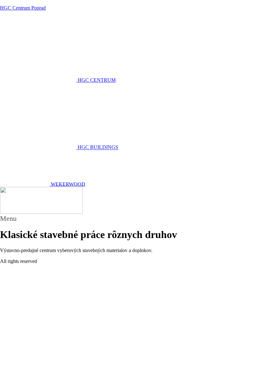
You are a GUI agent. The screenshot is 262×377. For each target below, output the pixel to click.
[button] (131, 218)
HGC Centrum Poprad (23, 8)
